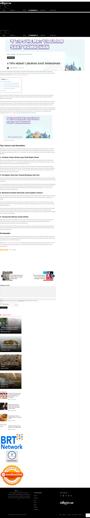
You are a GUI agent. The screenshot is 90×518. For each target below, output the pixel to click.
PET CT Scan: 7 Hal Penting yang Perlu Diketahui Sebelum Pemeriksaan (10, 383)
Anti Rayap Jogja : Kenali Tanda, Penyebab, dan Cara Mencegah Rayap (10, 364)
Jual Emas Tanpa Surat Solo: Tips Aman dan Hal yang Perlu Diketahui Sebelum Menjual (10, 346)
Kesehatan (36, 509)
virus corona (14, 161)
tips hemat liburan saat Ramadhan (12, 242)
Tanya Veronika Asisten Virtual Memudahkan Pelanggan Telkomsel (39, 277)
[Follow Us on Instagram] (66, 496)
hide (7, 79)
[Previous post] (2, 276)
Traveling (33, 10)
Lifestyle (12, 10)
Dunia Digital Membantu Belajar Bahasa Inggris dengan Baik (16, 277)
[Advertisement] (40, 21)
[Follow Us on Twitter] (63, 496)
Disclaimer (80, 514)
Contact (69, 514)
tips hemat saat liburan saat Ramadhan (19, 74)
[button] (61, 10)
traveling (19, 152)
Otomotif (35, 507)
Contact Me (53, 10)
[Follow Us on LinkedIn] (69, 496)
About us (64, 514)
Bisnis (35, 502)
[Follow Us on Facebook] (61, 496)
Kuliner (35, 504)
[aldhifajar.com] (5, 4)
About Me (42, 10)
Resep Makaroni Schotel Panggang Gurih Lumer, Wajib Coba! (14, 417)
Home (3, 10)
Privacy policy (74, 514)
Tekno (24, 10)
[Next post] (53, 276)
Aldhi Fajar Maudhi (14, 67)
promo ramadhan (12, 112)
